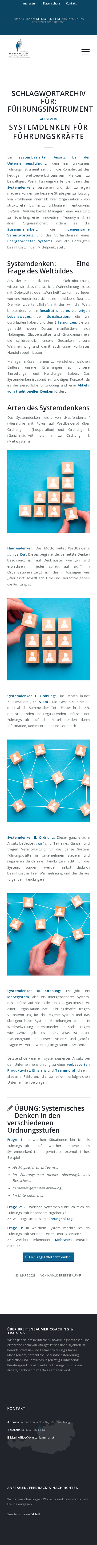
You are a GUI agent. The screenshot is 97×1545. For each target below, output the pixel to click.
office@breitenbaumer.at (48, 22)
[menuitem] (30, 3)
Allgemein (48, 119)
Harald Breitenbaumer (64, 1275)
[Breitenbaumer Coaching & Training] (40, 47)
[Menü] (83, 51)
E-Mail (35, 1514)
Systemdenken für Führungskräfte (48, 131)
